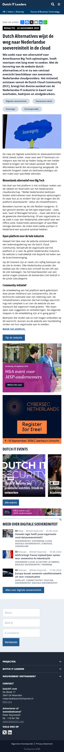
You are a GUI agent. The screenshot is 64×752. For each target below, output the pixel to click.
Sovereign (10, 109)
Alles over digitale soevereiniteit (23, 590)
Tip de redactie (13, 337)
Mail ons (7, 701)
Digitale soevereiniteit (16, 101)
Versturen (11, 642)
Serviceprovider (31, 109)
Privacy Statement (44, 743)
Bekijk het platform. (14, 328)
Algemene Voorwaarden (22, 743)
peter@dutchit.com (13, 721)
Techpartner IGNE (32, 749)
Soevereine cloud (44, 101)
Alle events (11, 502)
